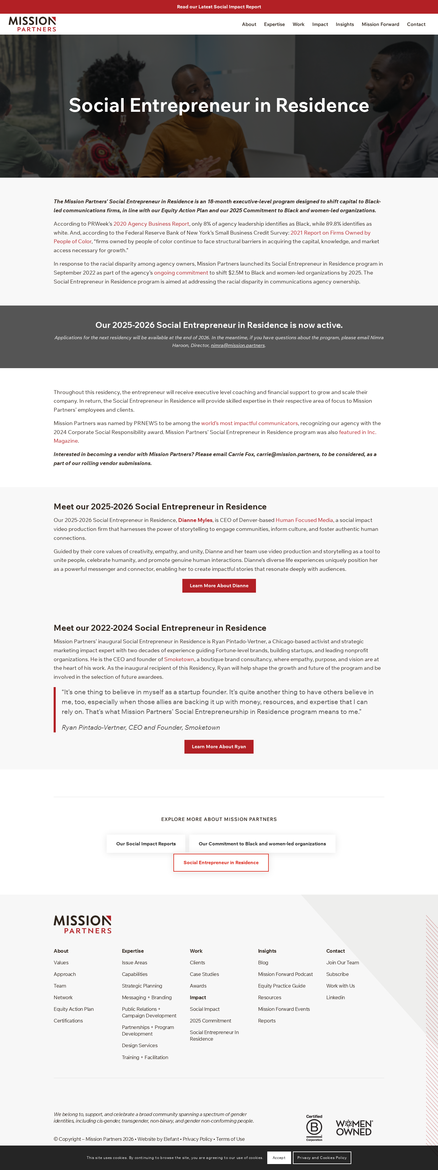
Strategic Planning (142, 986)
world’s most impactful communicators (249, 423)
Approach (65, 974)
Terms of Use (230, 1139)
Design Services (140, 1045)
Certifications (68, 1020)
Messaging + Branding (147, 997)
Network (63, 997)
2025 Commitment (210, 1020)
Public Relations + (141, 1009)
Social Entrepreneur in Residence (221, 862)
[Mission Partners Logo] (32, 24)
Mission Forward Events (284, 1009)
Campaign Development (149, 1015)
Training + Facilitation (145, 1057)
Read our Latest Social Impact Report (219, 7)
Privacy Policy (197, 1139)
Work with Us (340, 986)
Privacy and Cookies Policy (322, 1157)
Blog (263, 962)
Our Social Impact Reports (146, 844)
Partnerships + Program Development (148, 1030)
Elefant (171, 1139)
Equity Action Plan (74, 1009)
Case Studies (204, 974)
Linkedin (335, 997)
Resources (269, 997)
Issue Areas (134, 962)
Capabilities (134, 974)
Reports (267, 1020)
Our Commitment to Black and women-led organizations (262, 844)
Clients (197, 962)
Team (60, 986)
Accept (279, 1157)
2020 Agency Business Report (151, 223)
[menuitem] (249, 24)
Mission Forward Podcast (285, 974)
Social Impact (205, 1009)
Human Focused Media (304, 520)
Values (61, 962)
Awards (198, 986)
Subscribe (337, 974)
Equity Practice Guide (282, 986)
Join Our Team (342, 962)
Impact (198, 997)
